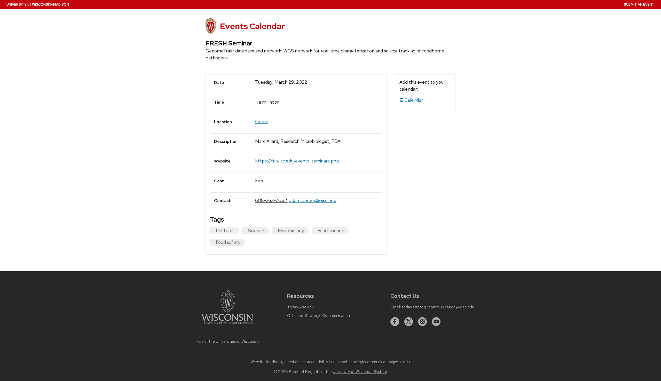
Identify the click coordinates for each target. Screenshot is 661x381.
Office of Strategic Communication (318, 315)
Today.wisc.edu (300, 307)
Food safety (228, 242)
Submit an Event (639, 4)
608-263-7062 (271, 200)
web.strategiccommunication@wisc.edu (375, 361)
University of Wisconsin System (360, 371)
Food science (331, 231)
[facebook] (394, 321)
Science (256, 231)
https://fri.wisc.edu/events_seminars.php (297, 161)
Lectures (225, 231)
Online (261, 122)
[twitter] (408, 321)
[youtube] (436, 321)
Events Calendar (252, 26)
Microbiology (291, 231)
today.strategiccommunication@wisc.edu (438, 307)
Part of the (227, 341)
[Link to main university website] (227, 325)
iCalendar (413, 100)
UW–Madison (37, 4)
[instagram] (422, 321)
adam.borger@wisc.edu (312, 200)
